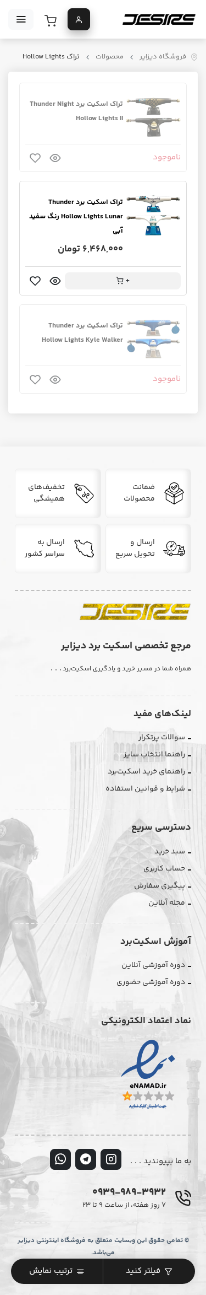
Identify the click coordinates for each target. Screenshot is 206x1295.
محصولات (110, 57)
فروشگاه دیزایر (163, 57)
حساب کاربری (164, 869)
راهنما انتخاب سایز (154, 755)
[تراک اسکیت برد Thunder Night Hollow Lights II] (153, 116)
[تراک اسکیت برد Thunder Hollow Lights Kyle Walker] (153, 338)
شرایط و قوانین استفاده (145, 789)
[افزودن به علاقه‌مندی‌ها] (35, 158)
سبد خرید (169, 852)
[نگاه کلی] (55, 158)
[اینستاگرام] (111, 1159)
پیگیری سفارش (159, 886)
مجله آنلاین (166, 903)
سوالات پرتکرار (161, 738)
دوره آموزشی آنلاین (153, 965)
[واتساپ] (60, 1159)
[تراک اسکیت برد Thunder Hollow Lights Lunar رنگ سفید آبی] (153, 214)
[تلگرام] (85, 1159)
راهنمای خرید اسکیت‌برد (146, 772)
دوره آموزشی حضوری (150, 982)
